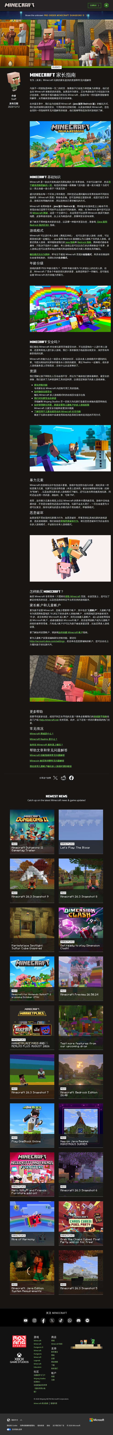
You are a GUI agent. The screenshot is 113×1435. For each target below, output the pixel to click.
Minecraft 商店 (56, 1344)
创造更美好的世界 (40, 1385)
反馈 (53, 1358)
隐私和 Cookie (12, 1425)
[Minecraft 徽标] (19, 5)
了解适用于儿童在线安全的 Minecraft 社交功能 (57, 411)
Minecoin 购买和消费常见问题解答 (47, 760)
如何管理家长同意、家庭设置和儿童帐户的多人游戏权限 (61, 404)
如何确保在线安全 (43, 391)
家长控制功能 (40, 384)
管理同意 (54, 1403)
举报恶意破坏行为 (69, 521)
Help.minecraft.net (49, 719)
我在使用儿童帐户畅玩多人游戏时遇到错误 (51, 766)
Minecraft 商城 (40, 212)
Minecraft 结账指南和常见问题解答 (47, 755)
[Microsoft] (97, 1419)
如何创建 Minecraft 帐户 (70, 632)
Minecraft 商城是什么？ (42, 733)
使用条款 (40, 1425)
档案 (53, 1376)
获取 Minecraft (72, 596)
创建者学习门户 (39, 1375)
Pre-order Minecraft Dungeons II (64, 15)
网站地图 (54, 1362)
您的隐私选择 (17, 1429)
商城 (53, 1340)
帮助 (53, 1355)
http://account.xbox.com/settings (47, 641)
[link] (25, 1320)
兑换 (53, 1380)
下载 (53, 1365)
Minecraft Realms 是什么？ (43, 739)
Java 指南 (70, 242)
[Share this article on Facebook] (71, 778)
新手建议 (54, 1352)
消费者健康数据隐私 (27, 1425)
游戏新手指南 (100, 716)
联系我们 (54, 1368)
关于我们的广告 (58, 1425)
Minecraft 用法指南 (41, 1403)
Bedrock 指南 (84, 242)
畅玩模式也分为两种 (40, 254)
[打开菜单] (106, 5)
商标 (48, 1425)
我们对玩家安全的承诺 (45, 398)
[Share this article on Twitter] (55, 778)
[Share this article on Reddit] (63, 778)
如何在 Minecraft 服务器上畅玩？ (46, 744)
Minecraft (37, 1340)
